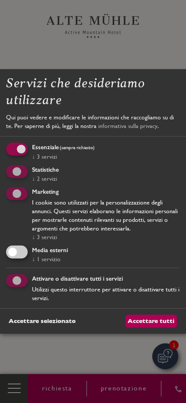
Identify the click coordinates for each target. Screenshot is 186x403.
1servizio (46, 259)
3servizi (44, 156)
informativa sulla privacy (127, 125)
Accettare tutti (151, 320)
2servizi (44, 178)
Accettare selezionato (42, 320)
